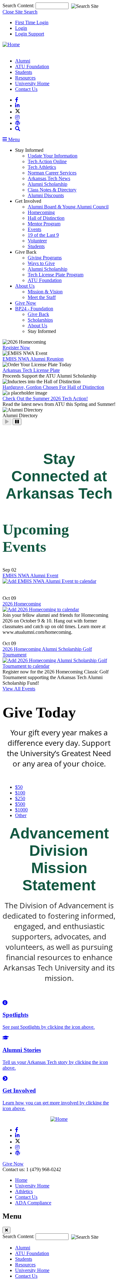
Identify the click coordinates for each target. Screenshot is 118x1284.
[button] (17, 128)
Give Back (38, 314)
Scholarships (40, 320)
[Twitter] (17, 111)
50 (19, 787)
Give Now (25, 303)
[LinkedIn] (17, 105)
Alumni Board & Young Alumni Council (68, 206)
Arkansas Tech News (49, 178)
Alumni (22, 61)
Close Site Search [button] (20, 11)
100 (20, 792)
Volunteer (37, 240)
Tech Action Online (47, 161)
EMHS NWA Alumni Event (30, 575)
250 (20, 798)
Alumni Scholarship (47, 184)
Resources (25, 77)
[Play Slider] (7, 421)
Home (21, 1180)
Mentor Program (44, 223)
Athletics (24, 1191)
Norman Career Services (52, 172)
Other (20, 815)
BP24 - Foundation (34, 308)
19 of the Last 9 (43, 235)
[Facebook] (16, 99)
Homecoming (41, 212)
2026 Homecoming (22, 603)
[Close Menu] (6, 1230)
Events (34, 229)
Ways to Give (41, 263)
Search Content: (19, 5)
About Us (25, 286)
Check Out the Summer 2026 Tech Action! (45, 398)
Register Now (16, 347)
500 (20, 804)
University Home (32, 83)
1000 (21, 809)
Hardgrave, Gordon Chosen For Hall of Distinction (53, 387)
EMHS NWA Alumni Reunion (33, 359)
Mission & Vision (45, 291)
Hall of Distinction (46, 218)
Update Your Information (52, 155)
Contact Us (26, 89)
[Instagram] (17, 117)
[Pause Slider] (17, 421)
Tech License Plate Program (55, 274)
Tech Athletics (42, 167)
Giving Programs (45, 257)
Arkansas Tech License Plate (31, 370)
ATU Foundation (32, 66)
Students (23, 72)
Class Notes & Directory (52, 189)
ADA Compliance (33, 1202)
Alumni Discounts (46, 195)
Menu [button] (13, 139)
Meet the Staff (42, 297)
